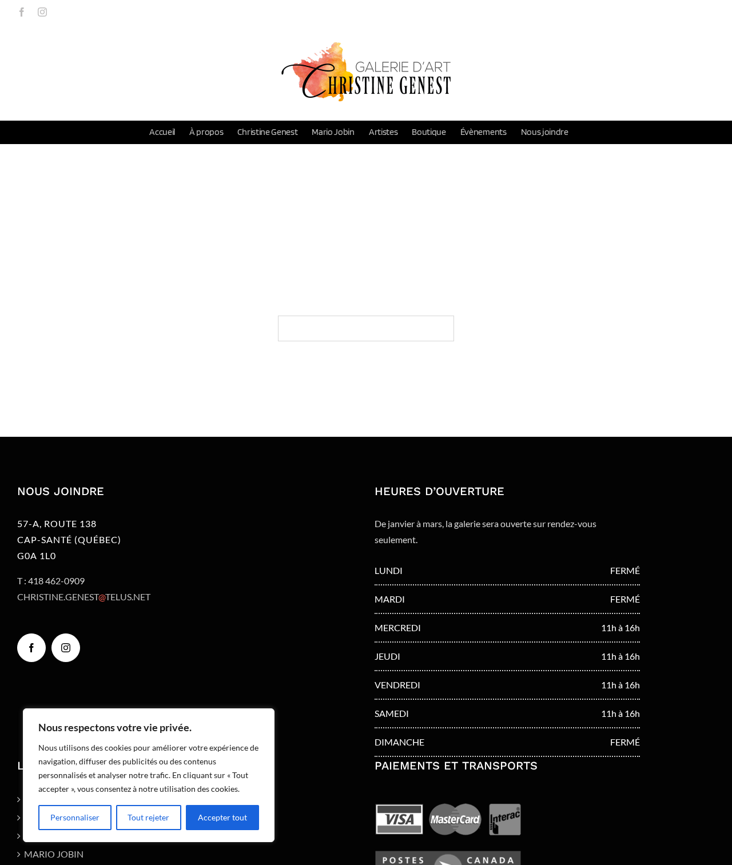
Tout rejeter (148, 817)
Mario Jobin (53, 853)
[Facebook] (31, 647)
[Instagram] (65, 647)
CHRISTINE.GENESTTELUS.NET (83, 596)
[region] (148, 775)
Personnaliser (75, 817)
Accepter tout (222, 817)
